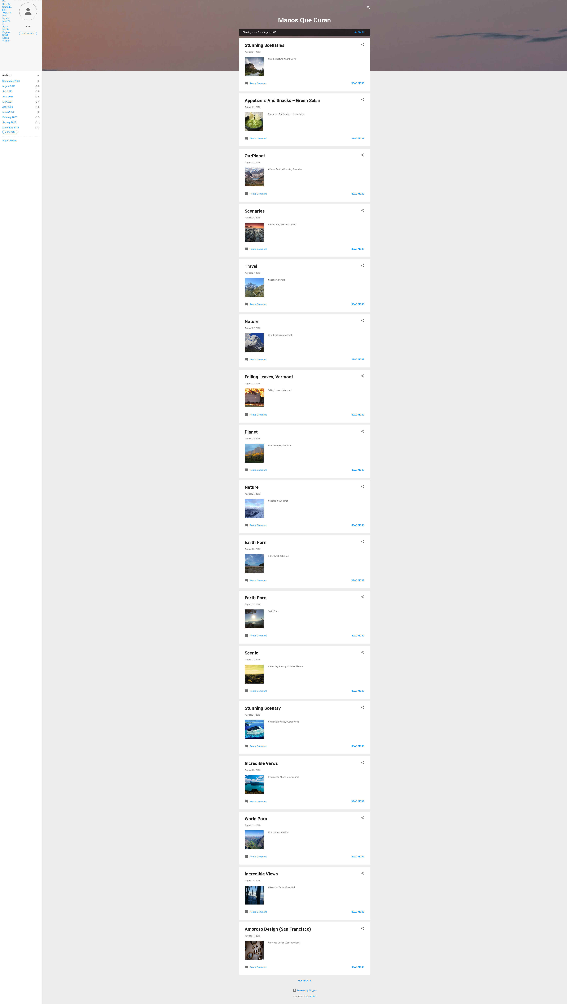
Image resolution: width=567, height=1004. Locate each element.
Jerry (5, 26)
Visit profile (28, 33)
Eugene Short (6, 33)
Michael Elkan (311, 996)
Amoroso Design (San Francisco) (278, 929)
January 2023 (9, 122)
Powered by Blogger (306, 990)
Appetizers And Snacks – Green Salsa (282, 100)
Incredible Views (261, 763)
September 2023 (11, 81)
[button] (362, 45)
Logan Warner (6, 39)
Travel (251, 266)
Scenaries (255, 211)
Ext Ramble (6, 3)
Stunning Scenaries (264, 45)
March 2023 (8, 112)
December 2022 (10, 127)
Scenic (251, 653)
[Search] (368, 8)
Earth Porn (256, 542)
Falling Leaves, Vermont (269, 376)
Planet (251, 432)
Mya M (5, 18)
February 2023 (9, 117)
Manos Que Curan (304, 20)
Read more (357, 83)
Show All (360, 32)
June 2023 (7, 96)
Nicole (5, 29)
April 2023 (7, 107)
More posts (304, 980)
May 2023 (7, 101)
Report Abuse (9, 140)
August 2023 (9, 86)
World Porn (256, 818)
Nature (252, 321)
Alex (28, 26)
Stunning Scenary (263, 708)
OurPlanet (255, 155)
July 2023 (7, 91)
